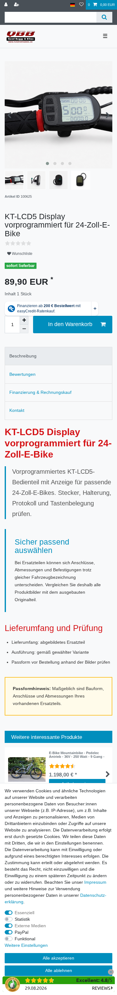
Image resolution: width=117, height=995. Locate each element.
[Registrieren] (17, 5)
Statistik (22, 919)
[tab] (58, 356)
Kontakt (16, 410)
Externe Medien (30, 925)
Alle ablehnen (58, 970)
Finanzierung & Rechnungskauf (40, 392)
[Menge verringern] (24, 329)
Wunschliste (21, 253)
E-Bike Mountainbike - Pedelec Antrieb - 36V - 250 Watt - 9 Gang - (77, 754)
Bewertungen (22, 374)
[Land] (72, 5)
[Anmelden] (6, 5)
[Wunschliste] (81, 5)
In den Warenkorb (70, 324)
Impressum (95, 882)
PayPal (21, 932)
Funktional (25, 938)
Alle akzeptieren (58, 958)
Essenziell (24, 912)
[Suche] (104, 17)
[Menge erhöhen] (24, 320)
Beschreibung (23, 355)
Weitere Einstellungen (26, 945)
